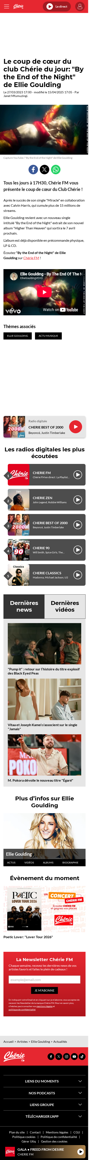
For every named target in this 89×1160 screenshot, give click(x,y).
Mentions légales (57, 1132)
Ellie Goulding (19, 854)
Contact (35, 1132)
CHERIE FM (42, 473)
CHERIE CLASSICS (47, 573)
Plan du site (17, 1132)
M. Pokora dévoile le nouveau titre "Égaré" (40, 780)
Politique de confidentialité (59, 1137)
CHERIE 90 (41, 548)
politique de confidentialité (22, 1009)
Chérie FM (31, 258)
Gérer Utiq (29, 1141)
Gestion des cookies (54, 1141)
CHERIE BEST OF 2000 (46, 427)
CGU (76, 1132)
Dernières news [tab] (24, 606)
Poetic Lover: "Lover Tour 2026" (28, 937)
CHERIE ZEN (42, 498)
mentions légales (44, 1006)
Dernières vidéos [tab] (65, 606)
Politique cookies (23, 1137)
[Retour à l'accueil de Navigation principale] (18, 6)
